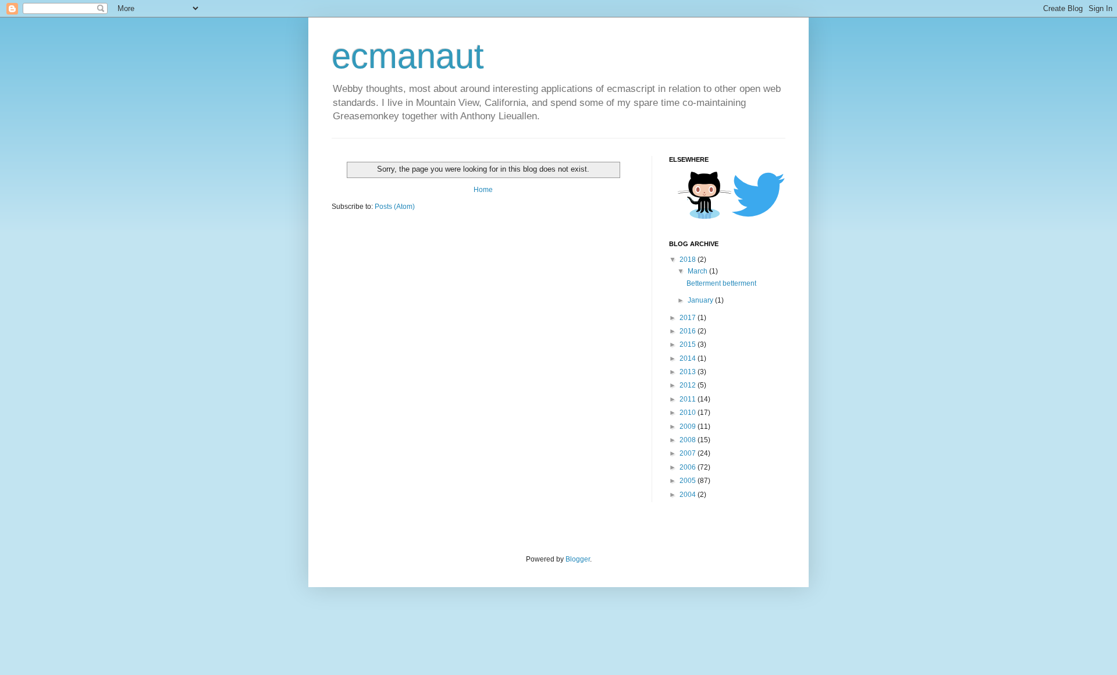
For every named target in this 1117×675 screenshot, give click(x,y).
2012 (689, 385)
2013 (689, 372)
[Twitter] (758, 216)
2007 (689, 453)
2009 (689, 426)
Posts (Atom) (395, 206)
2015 (689, 344)
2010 (689, 412)
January (701, 300)
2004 (689, 495)
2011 (689, 399)
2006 (689, 467)
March (698, 271)
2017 (689, 318)
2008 (689, 440)
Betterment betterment (721, 283)
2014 (689, 358)
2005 (689, 481)
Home (483, 190)
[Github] (704, 217)
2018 (689, 259)
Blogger (577, 559)
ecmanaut (408, 56)
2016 (689, 331)
